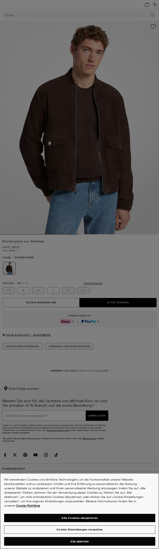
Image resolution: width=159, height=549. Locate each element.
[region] (79, 511)
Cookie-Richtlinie (28, 505)
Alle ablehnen (79, 541)
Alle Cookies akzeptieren (79, 518)
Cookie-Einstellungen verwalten (80, 529)
